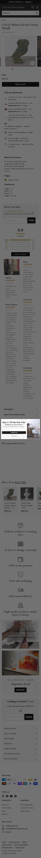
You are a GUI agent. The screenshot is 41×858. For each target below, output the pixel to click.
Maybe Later (14, 436)
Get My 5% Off (14, 432)
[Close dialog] (39, 420)
